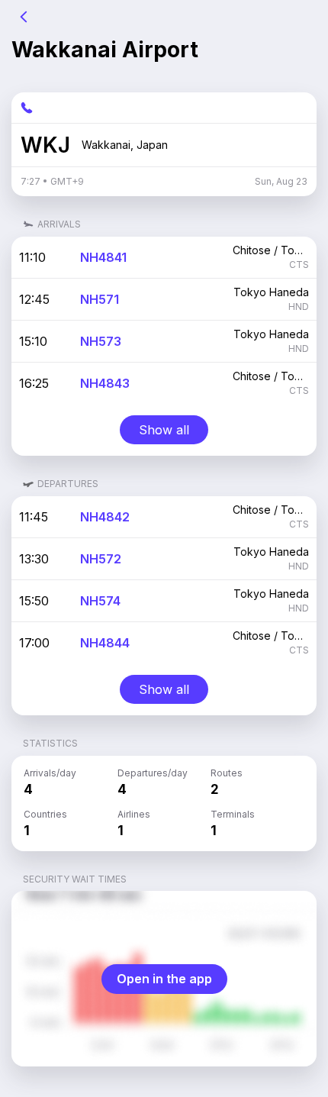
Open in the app (164, 978)
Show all (164, 429)
